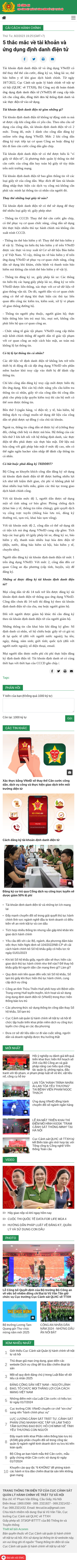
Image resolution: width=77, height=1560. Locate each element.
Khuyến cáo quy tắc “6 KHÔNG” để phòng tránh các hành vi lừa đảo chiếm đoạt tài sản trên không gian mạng (41, 1471)
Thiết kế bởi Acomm (15, 1529)
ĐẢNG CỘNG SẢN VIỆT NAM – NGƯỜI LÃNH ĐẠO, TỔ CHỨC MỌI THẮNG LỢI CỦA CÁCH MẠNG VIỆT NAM (40, 1388)
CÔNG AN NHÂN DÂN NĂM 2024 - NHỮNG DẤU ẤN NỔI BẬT (57, 1328)
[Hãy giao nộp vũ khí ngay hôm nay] (38, 1187)
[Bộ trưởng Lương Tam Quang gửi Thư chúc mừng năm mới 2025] (20, 1311)
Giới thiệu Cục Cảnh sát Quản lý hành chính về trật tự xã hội (42, 1352)
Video (9, 1160)
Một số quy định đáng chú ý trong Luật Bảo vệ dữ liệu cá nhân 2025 (41, 1376)
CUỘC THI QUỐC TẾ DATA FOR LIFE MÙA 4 (37, 1218)
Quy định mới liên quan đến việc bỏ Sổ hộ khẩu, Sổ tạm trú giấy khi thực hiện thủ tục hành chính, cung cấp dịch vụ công (38, 978)
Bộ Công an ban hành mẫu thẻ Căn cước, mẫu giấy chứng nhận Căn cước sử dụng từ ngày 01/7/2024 (39, 1457)
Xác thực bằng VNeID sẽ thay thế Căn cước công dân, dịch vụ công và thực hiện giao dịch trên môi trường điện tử (36, 784)
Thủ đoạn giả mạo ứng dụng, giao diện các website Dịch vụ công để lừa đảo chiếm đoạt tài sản (40, 1364)
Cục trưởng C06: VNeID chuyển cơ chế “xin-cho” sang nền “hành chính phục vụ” (41, 1410)
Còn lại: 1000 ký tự (15, 717)
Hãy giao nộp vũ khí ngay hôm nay (30, 1212)
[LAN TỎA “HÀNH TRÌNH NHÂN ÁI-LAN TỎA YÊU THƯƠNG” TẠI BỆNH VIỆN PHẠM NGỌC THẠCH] (16, 1089)
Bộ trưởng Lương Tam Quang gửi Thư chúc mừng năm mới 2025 (17, 1328)
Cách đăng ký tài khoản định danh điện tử (31, 840)
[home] (8, 7)
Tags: (6, 677)
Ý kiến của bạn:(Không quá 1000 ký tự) (27, 695)
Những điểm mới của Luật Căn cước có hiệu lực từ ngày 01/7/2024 (41, 1400)
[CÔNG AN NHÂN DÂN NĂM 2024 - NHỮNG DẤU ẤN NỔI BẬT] (57, 1311)
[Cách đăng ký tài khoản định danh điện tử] (38, 814)
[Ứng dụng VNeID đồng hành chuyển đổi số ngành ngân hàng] (16, 1108)
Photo (10, 1238)
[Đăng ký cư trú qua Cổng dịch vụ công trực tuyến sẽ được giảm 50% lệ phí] (38, 866)
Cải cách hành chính (23, 28)
